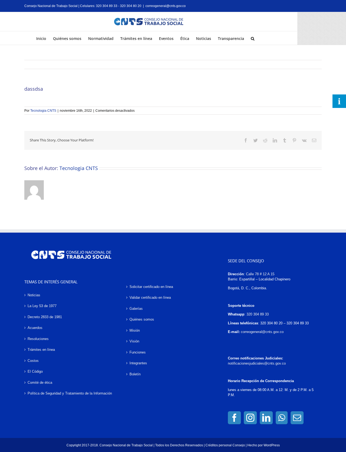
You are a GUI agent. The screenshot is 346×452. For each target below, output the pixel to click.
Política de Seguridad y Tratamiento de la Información (70, 393)
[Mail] (297, 417)
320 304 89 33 (258, 314)
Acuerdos (35, 328)
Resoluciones (38, 339)
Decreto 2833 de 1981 (45, 317)
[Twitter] (255, 140)
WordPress (272, 445)
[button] (252, 38)
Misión (134, 330)
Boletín (135, 374)
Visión (134, 341)
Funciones (137, 352)
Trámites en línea (41, 350)
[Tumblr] (284, 140)
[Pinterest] (294, 140)
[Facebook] (246, 140)
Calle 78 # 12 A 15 (260, 274)
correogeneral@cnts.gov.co (165, 6)
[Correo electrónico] (314, 140)
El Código (35, 371)
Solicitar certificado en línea (151, 287)
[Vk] (304, 140)
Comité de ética (40, 382)
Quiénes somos (141, 319)
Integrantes (138, 363)
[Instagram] (250, 417)
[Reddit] (265, 140)
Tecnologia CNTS (43, 111)
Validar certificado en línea (150, 297)
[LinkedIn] (275, 140)
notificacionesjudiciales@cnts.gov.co (257, 363)
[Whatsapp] (282, 417)
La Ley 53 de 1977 (42, 306)
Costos (33, 361)
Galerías (136, 309)
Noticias (34, 295)
